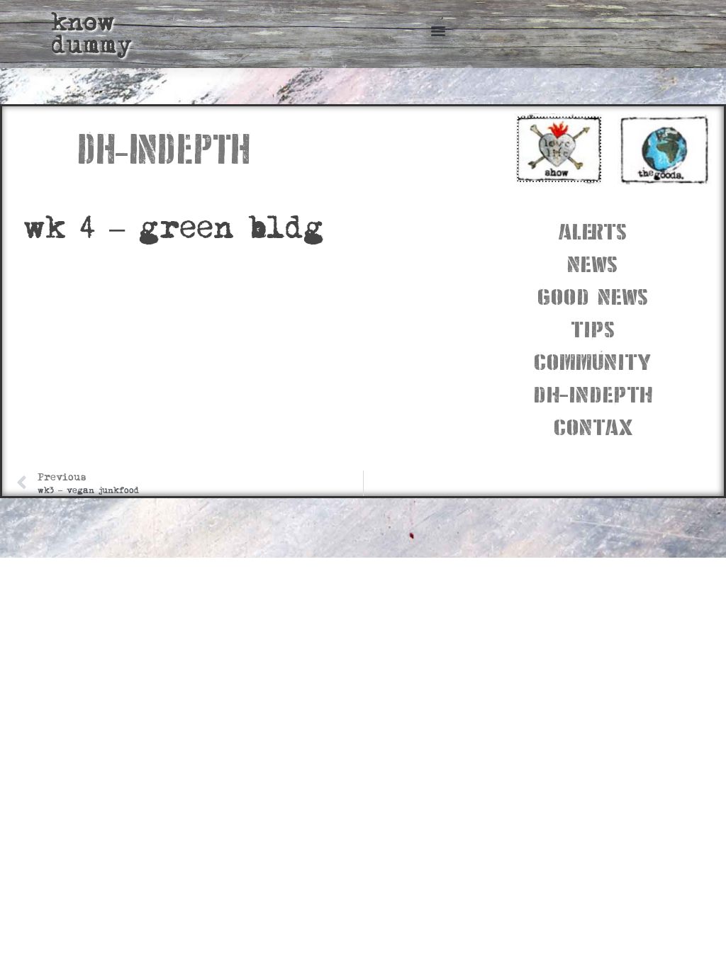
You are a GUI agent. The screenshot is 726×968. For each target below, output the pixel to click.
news (592, 262)
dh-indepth (592, 393)
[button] (437, 30)
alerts (593, 230)
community (592, 360)
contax (593, 425)
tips (593, 328)
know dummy (91, 34)
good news (592, 295)
